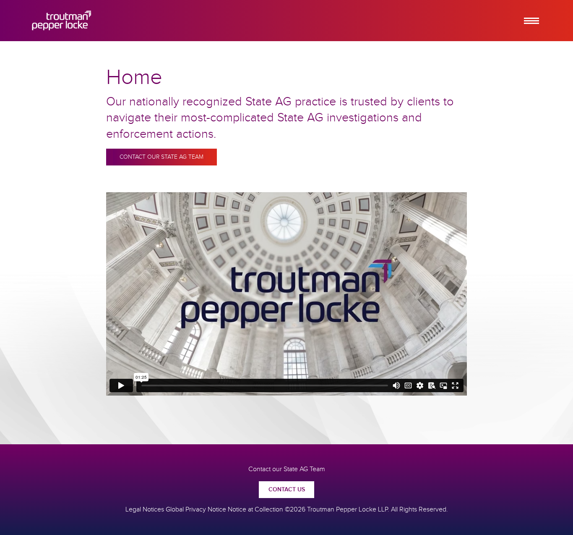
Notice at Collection (255, 510)
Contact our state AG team (161, 157)
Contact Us (286, 489)
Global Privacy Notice (196, 510)
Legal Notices (144, 510)
